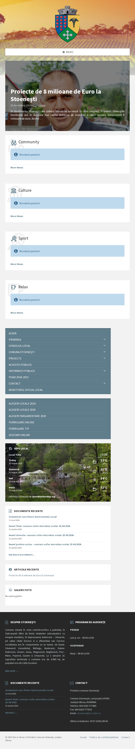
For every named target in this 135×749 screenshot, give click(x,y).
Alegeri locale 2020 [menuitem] (22, 409)
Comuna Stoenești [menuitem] (22, 352)
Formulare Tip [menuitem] (19, 428)
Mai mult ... (11, 712)
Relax (23, 287)
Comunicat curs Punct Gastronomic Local (33, 516)
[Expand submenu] (104, 339)
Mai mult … (11, 670)
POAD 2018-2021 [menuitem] (19, 377)
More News (17, 167)
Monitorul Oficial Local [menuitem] (26, 390)
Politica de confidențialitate (103, 737)
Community (28, 141)
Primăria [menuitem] (15, 339)
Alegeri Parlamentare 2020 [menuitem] (27, 416)
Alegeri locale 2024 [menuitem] (22, 403)
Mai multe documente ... (22, 554)
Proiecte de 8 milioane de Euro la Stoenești (56, 95)
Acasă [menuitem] (13, 333)
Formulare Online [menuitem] (21, 422)
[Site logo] (67, 41)
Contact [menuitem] (15, 383)
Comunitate (39, 105)
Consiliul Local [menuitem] (19, 345)
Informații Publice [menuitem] (22, 371)
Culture (24, 190)
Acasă (83, 737)
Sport (23, 238)
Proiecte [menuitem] (15, 358)
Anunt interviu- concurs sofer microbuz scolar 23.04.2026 (41, 535)
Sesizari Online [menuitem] (19, 435)
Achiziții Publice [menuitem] (20, 364)
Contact (125, 737)
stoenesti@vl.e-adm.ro (89, 713)
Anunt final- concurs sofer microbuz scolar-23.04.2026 (39, 526)
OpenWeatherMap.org (43, 496)
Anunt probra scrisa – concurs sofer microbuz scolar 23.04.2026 (45, 544)
